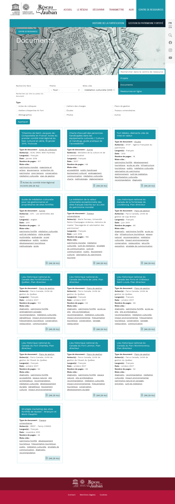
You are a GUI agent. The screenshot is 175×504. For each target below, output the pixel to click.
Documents (126, 85)
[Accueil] (34, 9)
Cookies (103, 495)
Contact (71, 495)
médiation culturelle (29, 176)
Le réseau (82, 9)
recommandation (123, 180)
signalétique (25, 318)
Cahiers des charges (76, 106)
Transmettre (116, 9)
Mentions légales (87, 495)
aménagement (94, 173)
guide (36, 246)
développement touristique (32, 243)
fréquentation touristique (31, 321)
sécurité (145, 243)
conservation (51, 173)
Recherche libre (23, 86)
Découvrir (98, 9)
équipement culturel (77, 173)
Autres (117, 115)
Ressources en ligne (131, 91)
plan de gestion (47, 176)
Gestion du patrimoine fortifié (145, 23)
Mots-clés (87, 86)
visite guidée (44, 234)
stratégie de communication (139, 246)
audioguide (37, 237)
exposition (119, 246)
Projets (124, 78)
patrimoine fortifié (123, 162)
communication (74, 176)
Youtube (170, 57)
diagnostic (137, 180)
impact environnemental (136, 240)
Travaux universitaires (125, 111)
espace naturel (40, 378)
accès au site (133, 165)
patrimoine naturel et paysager (129, 381)
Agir (131, 9)
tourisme (71, 258)
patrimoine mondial (28, 167)
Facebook (170, 42)
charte (70, 179)
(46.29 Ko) (101, 186)
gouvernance (33, 170)
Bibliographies (25, 115)
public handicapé (88, 170)
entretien (119, 384)
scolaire (44, 240)
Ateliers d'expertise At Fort (31, 111)
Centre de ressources (150, 9)
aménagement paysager (30, 312)
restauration (134, 243)
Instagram (170, 50)
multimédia (24, 237)
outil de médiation (138, 174)
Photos (70, 115)
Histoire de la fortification (108, 23)
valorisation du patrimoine (127, 171)
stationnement (122, 174)
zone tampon (37, 173)
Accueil (68, 9)
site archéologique (80, 312)
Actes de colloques (27, 106)
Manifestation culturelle (126, 177)
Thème (52, 86)
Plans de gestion (122, 106)
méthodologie (81, 179)
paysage (96, 321)
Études (70, 111)
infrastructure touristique (132, 234)
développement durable (78, 390)
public (130, 168)
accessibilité (73, 170)
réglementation (96, 179)
